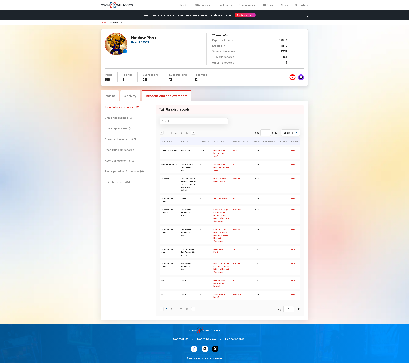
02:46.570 (237, 229)
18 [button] (181, 132)
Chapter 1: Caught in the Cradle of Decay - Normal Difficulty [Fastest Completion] (221, 215)
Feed (183, 5)
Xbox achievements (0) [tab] (119, 160)
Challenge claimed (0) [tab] (118, 117)
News (284, 5)
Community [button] (246, 5)
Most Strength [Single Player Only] (219, 153)
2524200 (236, 178)
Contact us (180, 339)
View (293, 150)
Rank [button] (282, 141)
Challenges (225, 5)
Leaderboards (235, 339)
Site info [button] (300, 5)
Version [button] (203, 141)
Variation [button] (218, 141)
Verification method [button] (263, 141)
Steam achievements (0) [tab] (120, 139)
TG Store (268, 5)
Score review (206, 339)
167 (234, 280)
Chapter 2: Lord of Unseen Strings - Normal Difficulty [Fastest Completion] (221, 235)
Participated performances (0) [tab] (124, 171)
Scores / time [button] (239, 141)
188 (234, 198)
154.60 (235, 150)
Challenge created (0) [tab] (118, 128)
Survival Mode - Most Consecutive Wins (221, 167)
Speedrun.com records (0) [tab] (121, 150)
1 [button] (166, 132)
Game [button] (183, 141)
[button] (193, 133)
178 (234, 249)
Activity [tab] (130, 96)
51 (233, 164)
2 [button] (171, 132)
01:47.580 (236, 263)
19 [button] (187, 132)
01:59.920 (237, 209)
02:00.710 (237, 294)
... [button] (176, 132)
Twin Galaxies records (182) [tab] (122, 107)
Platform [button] (165, 141)
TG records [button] (200, 5)
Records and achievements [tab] (167, 96)
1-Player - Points (220, 198)
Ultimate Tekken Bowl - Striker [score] (220, 283)
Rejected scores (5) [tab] (117, 182)
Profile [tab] (110, 96)
